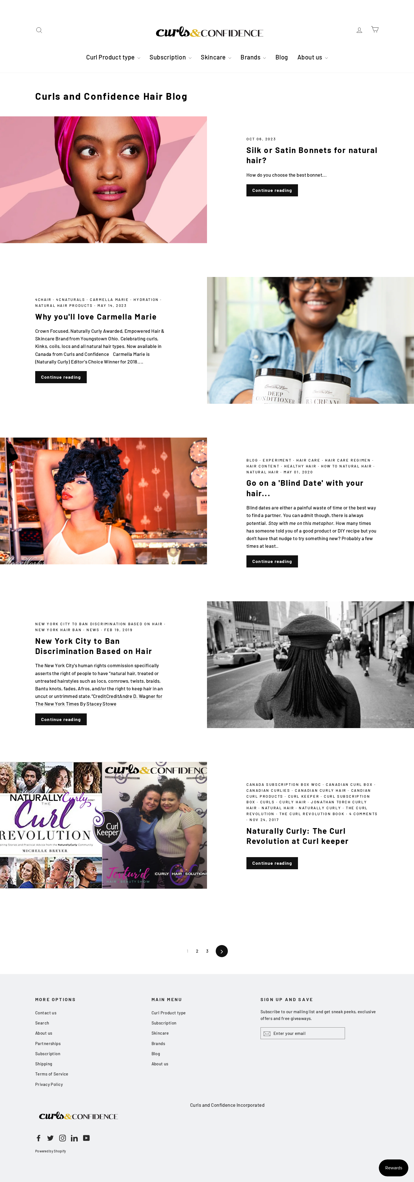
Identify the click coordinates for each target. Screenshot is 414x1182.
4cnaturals (71, 299)
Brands (251, 57)
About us (310, 57)
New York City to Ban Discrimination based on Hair (99, 624)
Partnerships (48, 1043)
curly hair (293, 802)
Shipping (43, 1063)
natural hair (263, 472)
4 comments (363, 813)
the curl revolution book (312, 813)
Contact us (45, 1012)
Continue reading (272, 190)
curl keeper (304, 796)
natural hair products (64, 305)
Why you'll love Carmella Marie (96, 316)
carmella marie (110, 299)
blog (253, 460)
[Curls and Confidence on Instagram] (62, 1138)
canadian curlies (269, 790)
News (93, 629)
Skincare (214, 57)
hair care (309, 460)
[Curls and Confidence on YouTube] (86, 1138)
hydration (146, 299)
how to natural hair (347, 466)
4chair (44, 299)
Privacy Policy (49, 1084)
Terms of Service (51, 1073)
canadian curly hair (321, 790)
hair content (263, 466)
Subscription (168, 57)
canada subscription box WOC (284, 784)
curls (268, 802)
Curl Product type (111, 57)
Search (42, 1022)
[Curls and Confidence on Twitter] (50, 1138)
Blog (281, 57)
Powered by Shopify (50, 1151)
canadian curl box (350, 784)
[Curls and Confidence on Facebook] (38, 1138)
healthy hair (301, 466)
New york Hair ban (59, 629)
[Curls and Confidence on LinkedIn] (74, 1138)
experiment (278, 460)
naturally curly (321, 808)
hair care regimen (348, 460)
